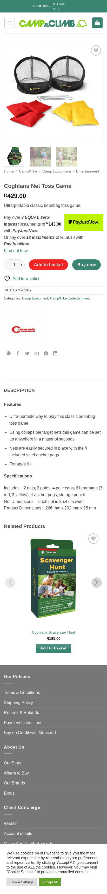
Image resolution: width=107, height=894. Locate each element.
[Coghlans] (23, 329)
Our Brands (14, 783)
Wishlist (11, 823)
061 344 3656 (59, 6)
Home (9, 171)
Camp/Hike (28, 171)
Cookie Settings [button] (22, 882)
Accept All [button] (50, 882)
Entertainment (87, 171)
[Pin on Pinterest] (46, 353)
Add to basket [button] (53, 648)
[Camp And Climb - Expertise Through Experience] (53, 23)
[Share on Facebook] (18, 353)
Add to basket (48, 265)
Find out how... (17, 250)
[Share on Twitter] (27, 353)
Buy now (86, 265)
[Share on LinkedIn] (55, 353)
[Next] (94, 93)
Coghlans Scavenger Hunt (53, 632)
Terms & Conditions (22, 692)
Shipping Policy (18, 702)
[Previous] (12, 93)
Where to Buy (16, 773)
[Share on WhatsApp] (8, 353)
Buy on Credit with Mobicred (30, 732)
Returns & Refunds (21, 712)
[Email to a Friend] (36, 353)
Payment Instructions (23, 722)
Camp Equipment (56, 171)
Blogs (9, 793)
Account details (18, 833)
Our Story (12, 763)
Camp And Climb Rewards (28, 843)
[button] (9, 23)
